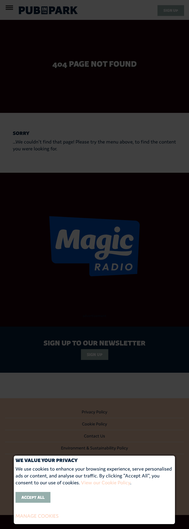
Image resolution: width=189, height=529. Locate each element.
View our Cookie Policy (105, 482)
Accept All (33, 497)
